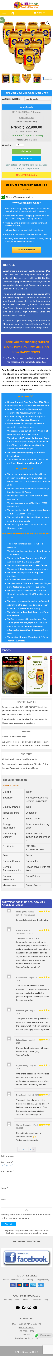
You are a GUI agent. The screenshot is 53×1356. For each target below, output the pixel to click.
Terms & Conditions (11, 1280)
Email (4, 1199)
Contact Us (36, 1300)
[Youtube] (29, 1307)
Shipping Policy (43, 1280)
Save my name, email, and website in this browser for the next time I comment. (26, 1216)
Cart (41, 13)
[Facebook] (18, 1307)
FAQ (17, 1300)
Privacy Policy (27, 1280)
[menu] (4, 13)
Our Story (8, 1300)
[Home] (12, 12)
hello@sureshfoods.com (26, 1338)
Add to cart (26, 151)
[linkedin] (35, 1307)
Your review (7, 1171)
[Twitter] (23, 1307)
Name (4, 1188)
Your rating (7, 1162)
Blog (46, 1300)
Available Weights (11, 99)
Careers (25, 1300)
